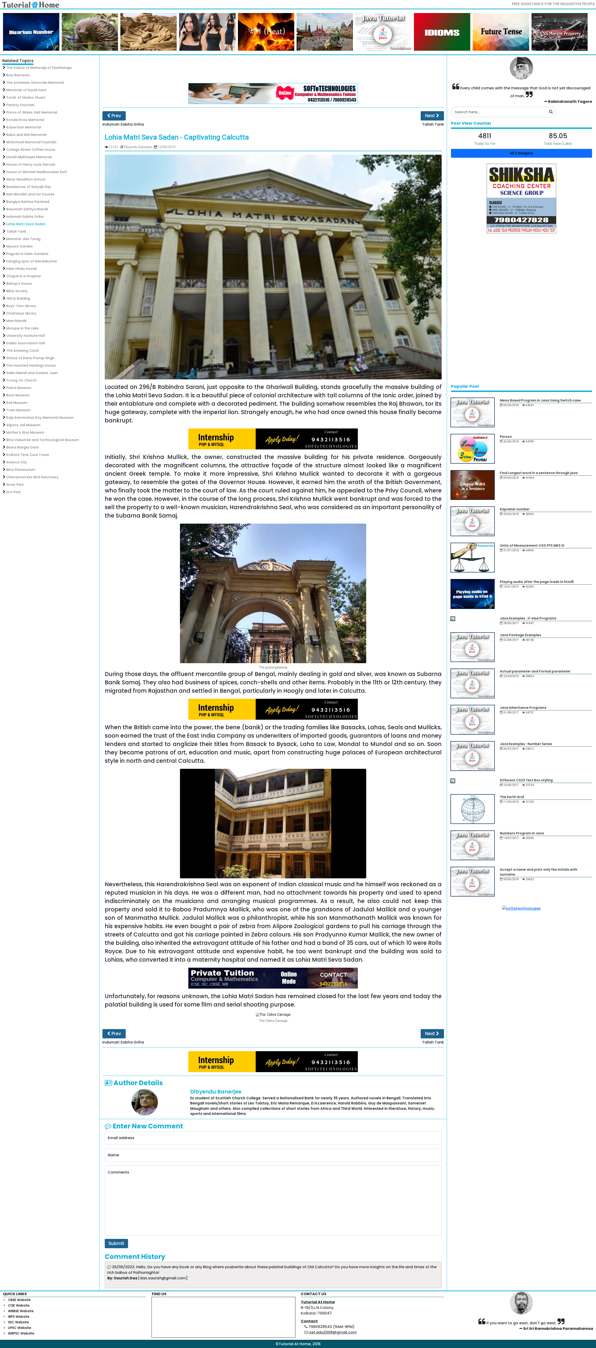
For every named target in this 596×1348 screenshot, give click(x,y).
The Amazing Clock (22, 350)
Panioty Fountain (20, 105)
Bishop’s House (19, 283)
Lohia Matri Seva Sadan (26, 224)
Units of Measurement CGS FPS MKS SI (532, 545)
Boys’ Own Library (21, 306)
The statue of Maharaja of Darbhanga (39, 67)
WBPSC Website (21, 1333)
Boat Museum (18, 395)
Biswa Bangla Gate (22, 447)
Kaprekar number (515, 509)
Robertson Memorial (23, 127)
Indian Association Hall (25, 343)
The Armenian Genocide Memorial (35, 82)
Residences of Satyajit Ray (28, 186)
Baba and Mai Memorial (26, 134)
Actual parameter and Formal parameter (535, 671)
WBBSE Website (21, 1311)
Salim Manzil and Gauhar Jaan (32, 373)
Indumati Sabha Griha (25, 216)
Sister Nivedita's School (25, 179)
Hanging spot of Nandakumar (31, 261)
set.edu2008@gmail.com (333, 1332)
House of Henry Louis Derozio (30, 164)
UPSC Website (19, 1327)
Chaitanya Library (21, 313)
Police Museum (18, 387)
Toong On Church (21, 380)
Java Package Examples (520, 635)
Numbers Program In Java (522, 833)
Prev (115, 116)
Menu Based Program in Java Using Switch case (540, 400)
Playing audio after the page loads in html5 (537, 581)
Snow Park (15, 484)
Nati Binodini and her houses (30, 194)
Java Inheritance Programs (523, 707)
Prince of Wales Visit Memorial (31, 112)
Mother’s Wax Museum (25, 432)
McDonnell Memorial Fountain (31, 142)
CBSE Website (19, 1300)
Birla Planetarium (20, 469)
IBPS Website (18, 1316)
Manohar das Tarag (23, 239)
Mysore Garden (19, 246)
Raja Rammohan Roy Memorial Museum (40, 417)
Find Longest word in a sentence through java (539, 473)
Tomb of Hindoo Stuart (25, 97)
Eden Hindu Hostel (21, 268)
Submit (116, 1243)
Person (506, 436)
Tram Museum (18, 410)
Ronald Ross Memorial (25, 119)
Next (430, 116)
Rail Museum (16, 402)
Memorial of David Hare (26, 90)
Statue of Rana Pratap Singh (30, 358)
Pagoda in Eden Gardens (27, 253)
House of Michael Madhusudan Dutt (36, 172)
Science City (16, 462)
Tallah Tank (16, 231)
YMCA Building (18, 298)
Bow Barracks (18, 75)
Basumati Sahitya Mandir (27, 209)
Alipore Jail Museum (23, 425)
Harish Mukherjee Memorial (29, 157)
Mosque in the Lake (22, 328)
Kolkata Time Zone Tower (28, 454)
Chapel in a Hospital (23, 276)
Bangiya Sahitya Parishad (27, 201)
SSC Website (18, 1322)
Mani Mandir (16, 320)
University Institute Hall (25, 335)
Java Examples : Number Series (526, 744)
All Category (521, 153)
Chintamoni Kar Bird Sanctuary (32, 477)
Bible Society (17, 291)
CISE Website (19, 1305)
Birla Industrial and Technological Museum (42, 440)
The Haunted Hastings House (31, 365)
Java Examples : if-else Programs (528, 618)
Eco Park (13, 492)
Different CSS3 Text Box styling (526, 780)
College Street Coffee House (30, 149)
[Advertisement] (273, 69)
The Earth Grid (512, 797)
